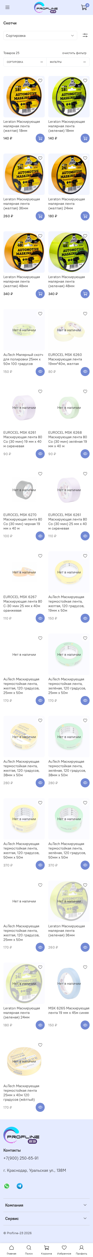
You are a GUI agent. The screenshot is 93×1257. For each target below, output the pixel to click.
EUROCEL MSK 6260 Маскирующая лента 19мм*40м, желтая (65, 359)
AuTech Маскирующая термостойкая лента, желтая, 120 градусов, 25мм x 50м (21, 686)
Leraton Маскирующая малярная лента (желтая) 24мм (66, 203)
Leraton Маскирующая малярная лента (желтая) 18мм (21, 126)
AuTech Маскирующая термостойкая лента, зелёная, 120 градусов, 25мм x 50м (67, 686)
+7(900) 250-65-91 (20, 1158)
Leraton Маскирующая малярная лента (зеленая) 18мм (66, 126)
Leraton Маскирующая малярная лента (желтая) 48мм (21, 281)
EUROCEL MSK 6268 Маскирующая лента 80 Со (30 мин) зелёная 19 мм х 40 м (67, 439)
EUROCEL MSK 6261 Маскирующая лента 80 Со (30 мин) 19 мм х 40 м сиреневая (22, 439)
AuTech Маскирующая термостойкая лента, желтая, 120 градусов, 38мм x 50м (21, 768)
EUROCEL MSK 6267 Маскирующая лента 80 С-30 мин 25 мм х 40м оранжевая (22, 603)
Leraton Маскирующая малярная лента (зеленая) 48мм (66, 281)
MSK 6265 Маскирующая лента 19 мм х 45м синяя (68, 1010)
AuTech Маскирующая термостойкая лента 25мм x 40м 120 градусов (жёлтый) (21, 1093)
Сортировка (15, 62)
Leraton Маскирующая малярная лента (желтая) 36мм (21, 203)
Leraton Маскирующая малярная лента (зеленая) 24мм (21, 1012)
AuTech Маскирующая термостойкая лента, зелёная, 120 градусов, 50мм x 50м (67, 850)
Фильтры (56, 62)
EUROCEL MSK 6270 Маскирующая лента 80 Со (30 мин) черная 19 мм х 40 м (22, 521)
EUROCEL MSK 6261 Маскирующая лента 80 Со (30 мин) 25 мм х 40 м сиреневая (67, 521)
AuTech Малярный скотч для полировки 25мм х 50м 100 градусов (23, 359)
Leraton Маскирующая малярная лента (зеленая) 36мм (66, 930)
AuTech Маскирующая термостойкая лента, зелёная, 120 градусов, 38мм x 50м (67, 768)
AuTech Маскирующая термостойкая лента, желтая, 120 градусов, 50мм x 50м (21, 850)
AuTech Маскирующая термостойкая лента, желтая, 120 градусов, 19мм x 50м (66, 603)
